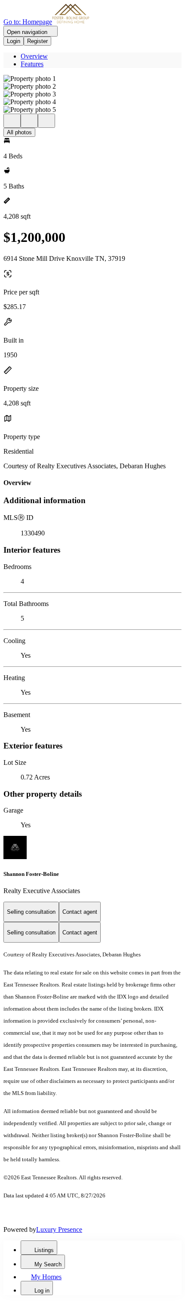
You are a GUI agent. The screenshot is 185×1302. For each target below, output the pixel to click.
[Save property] (29, 121)
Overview (34, 56)
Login (13, 41)
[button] (92, 79)
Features (32, 64)
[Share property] (46, 121)
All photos (19, 132)
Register (37, 41)
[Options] (12, 121)
